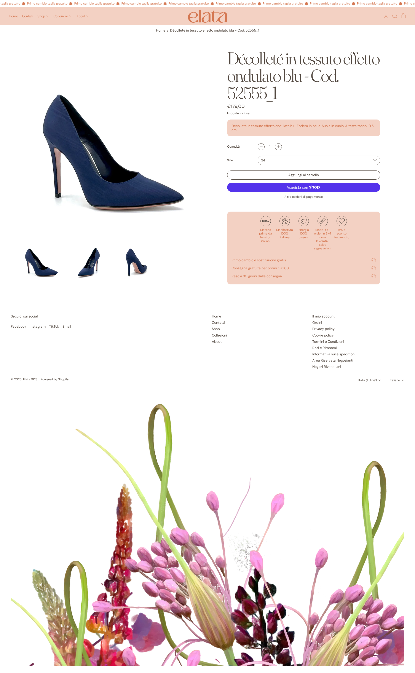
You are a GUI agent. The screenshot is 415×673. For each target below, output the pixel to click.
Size (230, 160)
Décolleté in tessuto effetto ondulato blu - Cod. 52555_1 (214, 30)
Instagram (38, 326)
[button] (395, 16)
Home (13, 16)
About (217, 341)
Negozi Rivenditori (326, 366)
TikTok (54, 326)
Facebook (18, 326)
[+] (278, 146)
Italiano (395, 380)
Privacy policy (323, 329)
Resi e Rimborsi (324, 348)
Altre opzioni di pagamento (303, 197)
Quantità (233, 146)
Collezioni (219, 335)
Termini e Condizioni (328, 341)
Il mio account (323, 316)
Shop (216, 329)
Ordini (317, 322)
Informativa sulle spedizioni (333, 354)
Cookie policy (323, 335)
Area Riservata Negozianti (332, 360)
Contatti (27, 16)
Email (66, 326)
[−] (261, 146)
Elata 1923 (30, 379)
